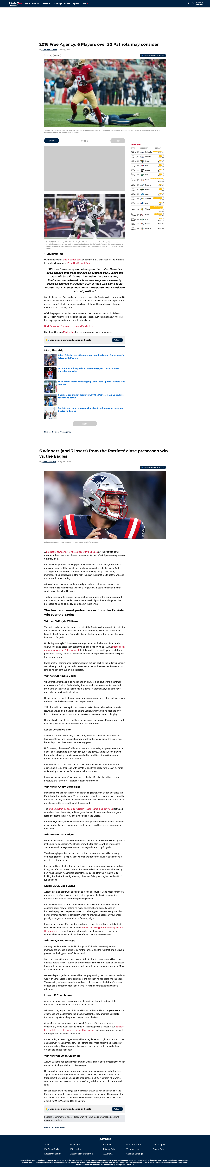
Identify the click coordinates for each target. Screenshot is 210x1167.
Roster (67, 4)
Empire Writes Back (72, 259)
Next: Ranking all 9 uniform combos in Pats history (68, 326)
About (47, 1144)
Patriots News (58, 1127)
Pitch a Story (76, 1149)
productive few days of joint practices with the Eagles (72, 552)
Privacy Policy (110, 1149)
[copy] (59, 55)
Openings (75, 1144)
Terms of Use (132, 1149)
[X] (193, 3)
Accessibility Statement (81, 1153)
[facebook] (188, 3)
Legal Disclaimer (52, 1153)
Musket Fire (69, 332)
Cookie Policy (159, 1149)
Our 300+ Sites (133, 1144)
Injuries (75, 4)
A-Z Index (108, 1153)
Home (47, 432)
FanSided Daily (51, 1149)
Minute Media (31, 1160)
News (27, 4)
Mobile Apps (159, 1144)
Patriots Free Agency (61, 432)
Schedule (46, 4)
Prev (51, 140)
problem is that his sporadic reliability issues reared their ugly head (81, 809)
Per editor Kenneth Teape (79, 263)
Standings (57, 4)
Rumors (35, 4)
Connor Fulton (50, 50)
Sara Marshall (49, 461)
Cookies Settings (134, 1153)
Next (117, 140)
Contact (107, 1144)
